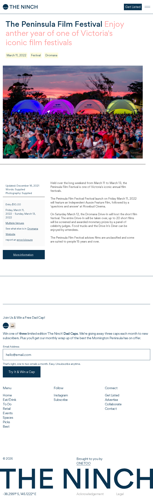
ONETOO (83, 463)
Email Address (11, 346)
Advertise (111, 400)
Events (8, 413)
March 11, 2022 (16, 55)
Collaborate (113, 404)
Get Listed (112, 395)
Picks (6, 422)
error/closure (25, 239)
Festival (36, 55)
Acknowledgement (90, 494)
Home (7, 395)
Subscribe (61, 400)
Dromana (51, 55)
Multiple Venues (15, 223)
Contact (111, 409)
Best (6, 426)
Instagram (61, 395)
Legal (120, 494)
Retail (6, 409)
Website (10, 234)
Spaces (8, 417)
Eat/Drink (9, 400)
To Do (7, 404)
